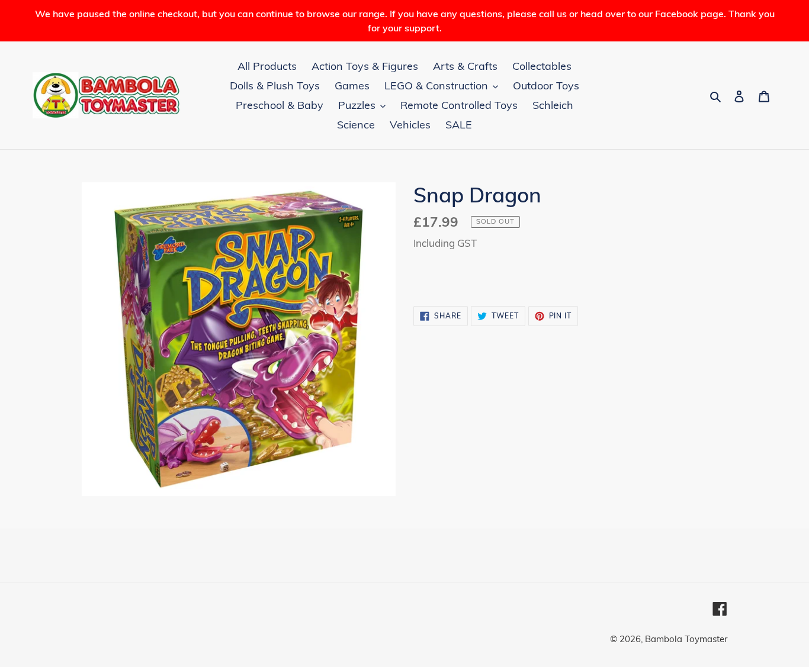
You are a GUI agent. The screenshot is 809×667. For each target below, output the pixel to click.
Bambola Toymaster (686, 639)
